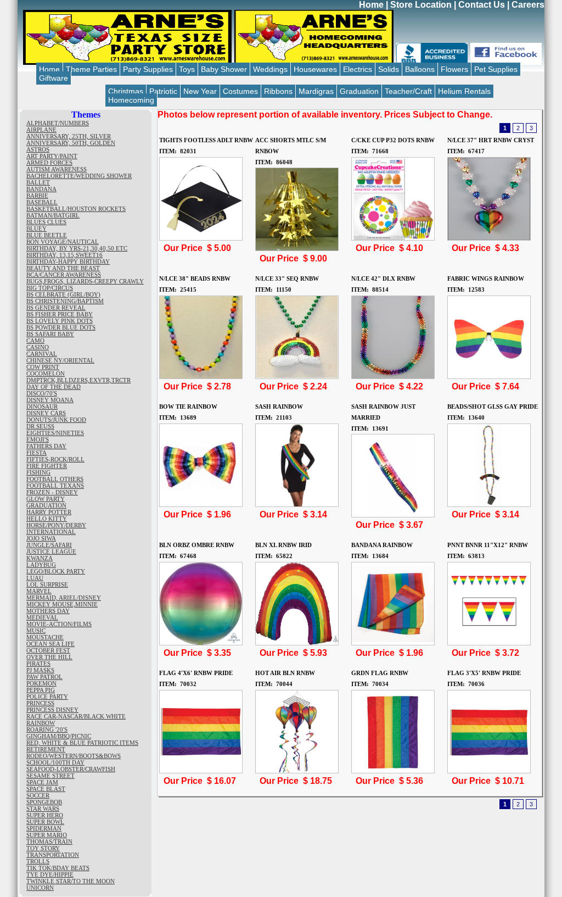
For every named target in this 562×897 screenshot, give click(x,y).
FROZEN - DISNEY (52, 492)
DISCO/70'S (41, 393)
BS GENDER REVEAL (56, 307)
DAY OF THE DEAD (53, 386)
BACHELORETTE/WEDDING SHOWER (79, 175)
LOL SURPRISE (47, 584)
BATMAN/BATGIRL (53, 215)
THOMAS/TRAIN (49, 841)
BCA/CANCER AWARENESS (63, 274)
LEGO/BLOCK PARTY (55, 571)
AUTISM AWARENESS (56, 169)
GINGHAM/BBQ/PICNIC (58, 736)
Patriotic (163, 91)
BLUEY (36, 228)
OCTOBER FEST (48, 650)
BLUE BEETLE (46, 235)
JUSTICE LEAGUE (51, 551)
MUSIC (36, 630)
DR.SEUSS (40, 426)
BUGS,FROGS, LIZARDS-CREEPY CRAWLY (85, 281)
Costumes (240, 91)
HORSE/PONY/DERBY (56, 525)
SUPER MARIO (46, 835)
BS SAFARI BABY (50, 334)
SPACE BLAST (45, 788)
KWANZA (39, 558)
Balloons (420, 69)
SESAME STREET (50, 775)
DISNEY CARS (46, 413)
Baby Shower (224, 69)
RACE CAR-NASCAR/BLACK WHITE (76, 716)
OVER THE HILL (49, 657)
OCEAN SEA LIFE (50, 643)
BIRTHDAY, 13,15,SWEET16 (64, 255)
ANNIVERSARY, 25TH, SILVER (68, 136)
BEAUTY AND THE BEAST (63, 268)
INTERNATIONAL (51, 531)
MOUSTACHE (45, 637)
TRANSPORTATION (52, 854)
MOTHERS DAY (48, 611)
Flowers (454, 69)
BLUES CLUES (46, 222)
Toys (187, 69)
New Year (200, 91)
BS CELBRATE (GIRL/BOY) (63, 294)
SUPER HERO (44, 815)
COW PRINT (42, 367)
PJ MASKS (40, 670)
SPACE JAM (42, 782)
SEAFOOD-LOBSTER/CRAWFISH (70, 769)
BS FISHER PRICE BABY (59, 314)
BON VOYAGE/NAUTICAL (62, 241)
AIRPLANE (41, 129)
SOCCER (37, 795)
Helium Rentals (464, 91)
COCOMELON (45, 373)
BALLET (38, 182)
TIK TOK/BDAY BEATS (57, 868)
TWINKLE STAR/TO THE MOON (70, 881)
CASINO (37, 347)
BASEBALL (42, 202)
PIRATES (38, 663)
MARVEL (39, 591)
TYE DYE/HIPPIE (50, 874)
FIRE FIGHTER (46, 466)
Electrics (357, 69)
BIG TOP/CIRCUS (49, 288)
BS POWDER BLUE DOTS (60, 327)
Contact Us (481, 4)
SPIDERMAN (43, 828)
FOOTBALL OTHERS (54, 479)
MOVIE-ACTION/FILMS (59, 624)
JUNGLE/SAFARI (49, 545)
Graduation (359, 91)
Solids (388, 69)
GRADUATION (46, 505)
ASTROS (37, 149)
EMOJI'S (37, 439)
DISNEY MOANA (50, 400)
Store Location (421, 4)
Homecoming (131, 100)
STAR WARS (42, 808)
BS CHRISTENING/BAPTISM (65, 301)
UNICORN (40, 887)
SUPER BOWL (45, 821)
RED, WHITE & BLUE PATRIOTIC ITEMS (82, 742)
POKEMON (41, 683)
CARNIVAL (41, 353)
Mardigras (316, 91)
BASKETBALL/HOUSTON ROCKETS (76, 208)
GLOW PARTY (45, 498)
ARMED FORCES (49, 162)
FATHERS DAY (46, 446)
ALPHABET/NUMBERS (57, 123)
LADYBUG (41, 564)
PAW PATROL (44, 676)
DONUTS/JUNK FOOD (56, 419)
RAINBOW (40, 723)
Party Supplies (148, 69)
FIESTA (36, 452)
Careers (528, 4)
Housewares (315, 69)
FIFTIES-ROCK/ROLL (55, 459)
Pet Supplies (496, 69)
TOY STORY (43, 848)
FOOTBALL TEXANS (55, 485)
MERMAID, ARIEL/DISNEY (63, 597)
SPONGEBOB (44, 802)
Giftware (53, 78)
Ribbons (278, 91)
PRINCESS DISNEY (52, 709)
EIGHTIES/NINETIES (55, 433)
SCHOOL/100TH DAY (55, 762)
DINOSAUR (42, 406)
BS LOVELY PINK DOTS (59, 320)
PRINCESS (40, 703)
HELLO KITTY (46, 518)
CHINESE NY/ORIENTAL (60, 360)
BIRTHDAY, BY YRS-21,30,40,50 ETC (76, 248)
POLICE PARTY (47, 696)
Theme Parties (91, 69)
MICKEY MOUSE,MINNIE (62, 604)
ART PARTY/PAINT (51, 156)
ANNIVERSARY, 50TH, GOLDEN (70, 143)
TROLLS (37, 861)
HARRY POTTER (48, 512)
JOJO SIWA (41, 538)
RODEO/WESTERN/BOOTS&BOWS (73, 756)
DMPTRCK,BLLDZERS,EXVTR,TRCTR (78, 380)
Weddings (270, 69)
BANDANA (41, 189)
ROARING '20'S (47, 729)
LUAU (34, 578)
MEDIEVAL (42, 617)
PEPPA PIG (40, 690)
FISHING (38, 472)
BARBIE (37, 195)
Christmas (125, 91)
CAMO (35, 340)
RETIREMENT (45, 749)
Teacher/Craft (408, 91)
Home (371, 4)
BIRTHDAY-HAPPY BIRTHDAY (68, 261)
